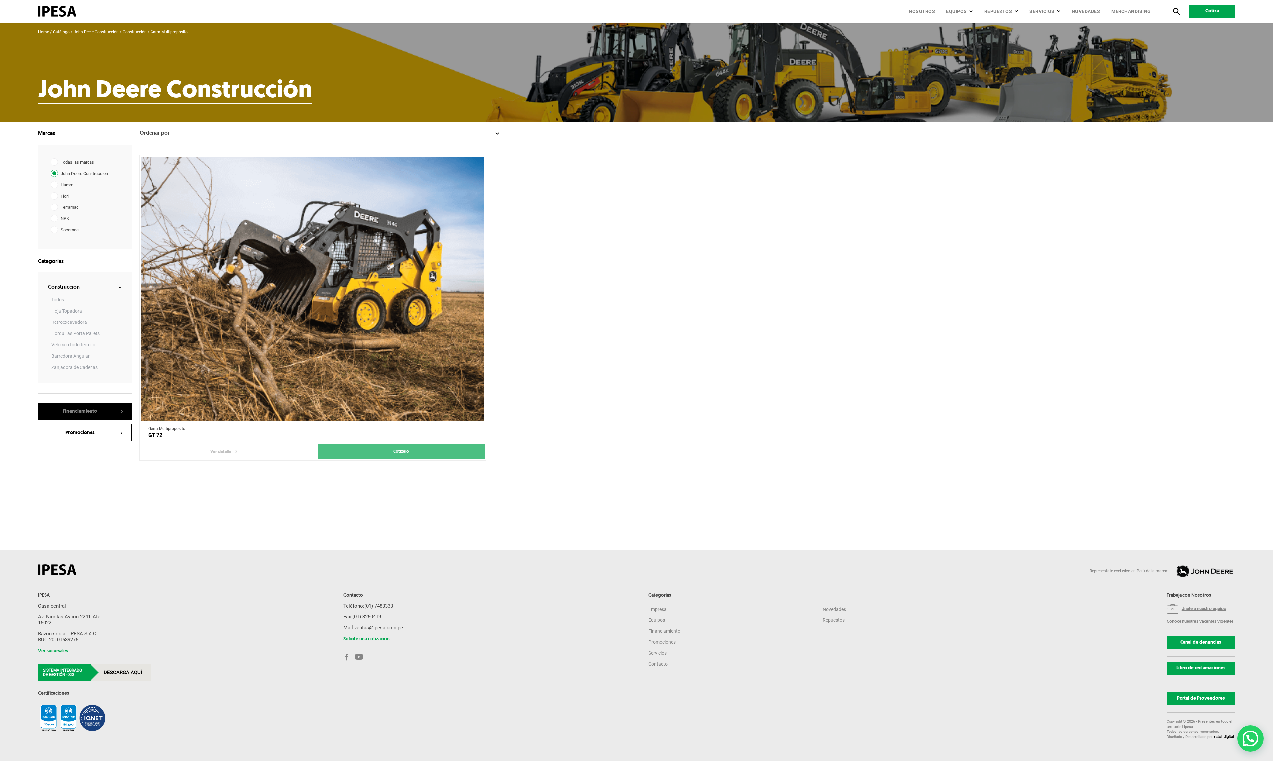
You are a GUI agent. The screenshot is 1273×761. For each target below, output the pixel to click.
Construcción (135, 32)
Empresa (657, 609)
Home (43, 32)
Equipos (956, 11)
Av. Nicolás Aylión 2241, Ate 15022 (69, 620)
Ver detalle (220, 452)
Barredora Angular (70, 356)
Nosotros (922, 11)
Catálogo (61, 32)
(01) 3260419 (366, 617)
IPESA (44, 595)
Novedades (1086, 11)
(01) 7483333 (378, 606)
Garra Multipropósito (169, 32)
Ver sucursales (53, 651)
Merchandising (1131, 11)
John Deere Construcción (96, 32)
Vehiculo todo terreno (73, 344)
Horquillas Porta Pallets (75, 333)
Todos (57, 299)
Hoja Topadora (66, 311)
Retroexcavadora (69, 322)
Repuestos (998, 11)
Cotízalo (401, 451)
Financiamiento (664, 631)
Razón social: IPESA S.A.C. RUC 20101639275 (68, 637)
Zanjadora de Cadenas (74, 367)
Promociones (662, 642)
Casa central (52, 606)
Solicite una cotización (366, 639)
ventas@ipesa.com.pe (378, 628)
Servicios (1042, 11)
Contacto (658, 664)
